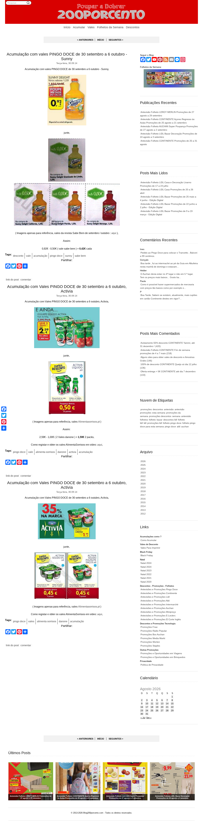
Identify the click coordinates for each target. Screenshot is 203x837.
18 (152, 707)
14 (167, 703)
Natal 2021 (146, 578)
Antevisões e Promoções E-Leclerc (158, 615)
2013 (143, 510)
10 (147, 703)
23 (142, 710)
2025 (143, 465)
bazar (159, 419)
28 (167, 710)
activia (72, 451)
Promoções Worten (150, 642)
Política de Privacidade (152, 665)
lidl (145, 423)
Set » (148, 717)
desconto (18, 255)
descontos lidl (170, 419)
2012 (143, 513)
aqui (113, 233)
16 (142, 707)
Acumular (79, 27)
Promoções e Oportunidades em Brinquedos (163, 657)
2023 (143, 472)
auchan (185, 426)
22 (172, 707)
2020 (143, 483)
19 (157, 707)
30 (142, 714)
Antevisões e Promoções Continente (159, 593)
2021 (143, 480)
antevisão (169, 409)
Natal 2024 (146, 563)
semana (176, 416)
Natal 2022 (146, 574)
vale (28, 255)
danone (62, 451)
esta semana (158, 412)
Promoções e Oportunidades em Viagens (161, 653)
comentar (25, 279)
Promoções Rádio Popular (154, 631)
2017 (143, 495)
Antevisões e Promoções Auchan (157, 608)
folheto (152, 419)
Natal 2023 (146, 570)
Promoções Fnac (149, 627)
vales (31, 621)
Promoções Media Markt (153, 638)
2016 (143, 498)
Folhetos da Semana (110, 27)
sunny (68, 255)
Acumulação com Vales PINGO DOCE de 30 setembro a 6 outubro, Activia (67, 288)
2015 (143, 502)
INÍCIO (100, 40)
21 (167, 707)
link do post (12, 279)
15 (172, 703)
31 (147, 714)
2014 (143, 506)
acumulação (40, 255)
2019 (143, 487)
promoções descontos (160, 416)
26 (157, 710)
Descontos (132, 27)
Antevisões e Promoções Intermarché (159, 604)
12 (157, 703)
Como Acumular (149, 540)
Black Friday (147, 555)
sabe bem (80, 255)
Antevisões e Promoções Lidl (155, 597)
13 (162, 703)
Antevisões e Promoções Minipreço (158, 612)
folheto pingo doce (172, 423)
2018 (143, 491)
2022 (143, 476)
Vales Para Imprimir (150, 548)
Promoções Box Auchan (152, 634)
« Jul (143, 717)
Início (67, 27)
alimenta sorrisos (45, 451)
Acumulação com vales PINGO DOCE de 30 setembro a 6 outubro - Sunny (67, 56)
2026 (143, 461)
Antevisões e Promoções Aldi (155, 600)
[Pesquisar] (28, 2)
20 (162, 707)
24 (147, 710)
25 (152, 710)
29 (172, 710)
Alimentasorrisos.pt (89, 421)
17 (147, 707)
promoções (146, 409)
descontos (158, 409)
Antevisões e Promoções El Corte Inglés (161, 619)
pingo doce (56, 255)
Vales (91, 27)
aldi (178, 426)
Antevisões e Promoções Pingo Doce (159, 589)
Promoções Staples (150, 645)
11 (152, 703)
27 (162, 710)
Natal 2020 (146, 581)
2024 (143, 468)
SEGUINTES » (116, 40)
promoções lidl (154, 423)
